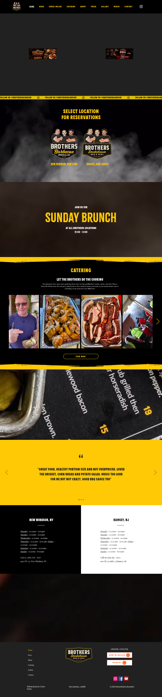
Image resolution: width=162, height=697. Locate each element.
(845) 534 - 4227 (34, 557)
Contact (31, 675)
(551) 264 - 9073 (113, 557)
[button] (55, 6)
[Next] (155, 472)
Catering (31, 665)
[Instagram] (115, 679)
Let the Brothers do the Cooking (80, 279)
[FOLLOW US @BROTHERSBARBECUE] (81, 97)
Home (30, 650)
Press (30, 655)
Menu (30, 660)
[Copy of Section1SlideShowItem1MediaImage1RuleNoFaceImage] (81, 499)
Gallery (30, 670)
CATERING (81, 270)
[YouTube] (126, 679)
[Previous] (7, 472)
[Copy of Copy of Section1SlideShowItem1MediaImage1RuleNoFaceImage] (83, 499)
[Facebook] (121, 679)
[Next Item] (158, 321)
